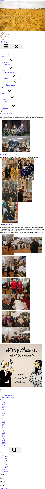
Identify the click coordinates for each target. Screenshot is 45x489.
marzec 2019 (3, 445)
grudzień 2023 (3, 419)
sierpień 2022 (3, 427)
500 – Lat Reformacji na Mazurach (5, 50)
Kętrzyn (5, 460)
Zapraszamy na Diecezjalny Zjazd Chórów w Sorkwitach (8, 397)
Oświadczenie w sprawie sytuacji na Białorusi (9, 85)
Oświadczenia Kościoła (5, 108)
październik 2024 (4, 413)
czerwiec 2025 (3, 408)
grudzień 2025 (3, 404)
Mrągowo (5, 461)
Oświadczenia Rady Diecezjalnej (6, 84)
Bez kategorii (3, 468)
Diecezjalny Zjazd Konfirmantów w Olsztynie (7, 395)
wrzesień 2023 (3, 421)
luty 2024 (3, 418)
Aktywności (3, 457)
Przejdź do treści (2, 0)
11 (0, 477)
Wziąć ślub (5, 101)
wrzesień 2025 (3, 406)
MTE (2, 87)
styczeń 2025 (3, 411)
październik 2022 (4, 426)
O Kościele (3, 93)
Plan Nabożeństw (4, 86)
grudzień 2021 (3, 432)
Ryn (4, 465)
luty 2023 (3, 424)
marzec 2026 (3, 402)
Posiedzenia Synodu (5, 471)
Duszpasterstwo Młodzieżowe (7, 64)
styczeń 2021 (3, 439)
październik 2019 (4, 443)
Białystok (5, 458)
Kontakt (2, 109)
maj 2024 (3, 416)
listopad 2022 (3, 425)
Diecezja (3, 56)
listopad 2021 (3, 433)
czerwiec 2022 (3, 428)
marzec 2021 (3, 438)
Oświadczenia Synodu (5, 78)
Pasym (5, 464)
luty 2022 (3, 431)
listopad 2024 (3, 412)
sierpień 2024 (3, 414)
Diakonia (4, 70)
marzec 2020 (3, 442)
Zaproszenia (4, 456)
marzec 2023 (3, 423)
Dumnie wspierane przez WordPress (4, 488)
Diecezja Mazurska (2, 41)
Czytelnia (4, 469)
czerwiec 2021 (3, 436)
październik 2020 (4, 441)
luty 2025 (3, 410)
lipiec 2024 (3, 415)
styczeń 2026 (3, 403)
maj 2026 (3, 401)
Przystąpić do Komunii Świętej (7, 102)
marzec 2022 (3, 430)
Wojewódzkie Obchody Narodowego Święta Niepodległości (10, 154)
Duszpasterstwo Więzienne (7, 63)
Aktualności (3, 455)
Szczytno (5, 467)
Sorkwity (5, 466)
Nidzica (5, 462)
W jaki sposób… (5, 99)
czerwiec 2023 (3, 422)
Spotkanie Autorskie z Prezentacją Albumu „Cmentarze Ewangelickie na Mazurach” (15, 225)
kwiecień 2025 (3, 409)
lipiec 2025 (3, 407)
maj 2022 (3, 429)
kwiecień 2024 (3, 417)
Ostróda (5, 463)
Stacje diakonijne (6, 71)
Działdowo (5, 459)
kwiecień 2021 (3, 437)
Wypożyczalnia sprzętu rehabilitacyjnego (9, 72)
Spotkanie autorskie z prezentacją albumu (7, 115)
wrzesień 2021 (3, 434)
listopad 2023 (3, 420)
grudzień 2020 (3, 440)
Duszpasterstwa (5, 62)
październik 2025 (4, 405)
